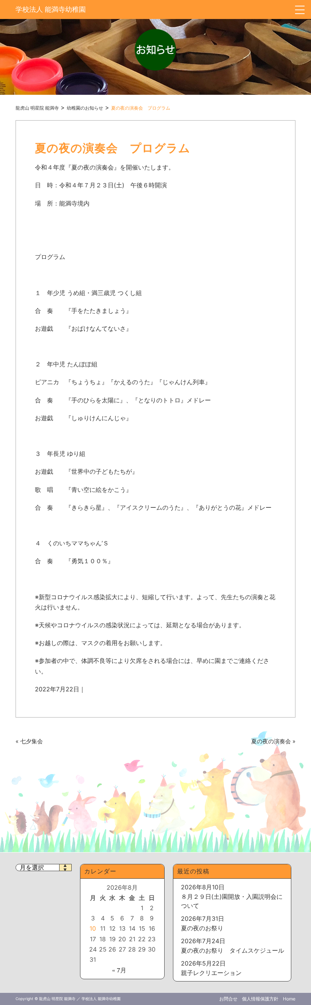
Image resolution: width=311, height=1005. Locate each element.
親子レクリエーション (211, 973)
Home (289, 999)
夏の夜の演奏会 (271, 741)
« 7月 (119, 970)
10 (93, 928)
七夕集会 (31, 741)
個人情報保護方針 (260, 999)
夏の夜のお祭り (202, 928)
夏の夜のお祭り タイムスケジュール (232, 950)
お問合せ (228, 999)
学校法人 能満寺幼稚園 (51, 9)
